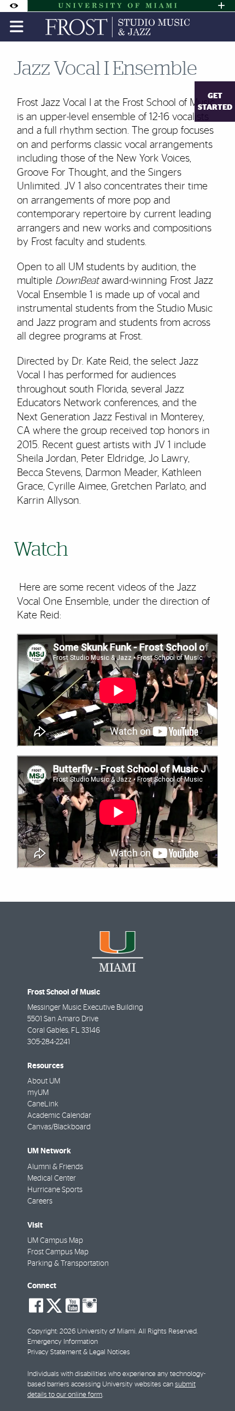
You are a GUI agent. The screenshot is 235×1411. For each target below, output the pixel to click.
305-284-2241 (48, 1042)
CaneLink (42, 1104)
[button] (210, 1380)
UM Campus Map (55, 1241)
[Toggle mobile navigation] (16, 26)
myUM (38, 1093)
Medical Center (51, 1178)
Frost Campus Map (58, 1252)
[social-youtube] (73, 1305)
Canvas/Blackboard (59, 1127)
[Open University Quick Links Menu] (221, 5)
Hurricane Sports (55, 1190)
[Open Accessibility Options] (13, 5)
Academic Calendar (59, 1116)
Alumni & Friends (55, 1167)
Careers (39, 1201)
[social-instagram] (90, 1305)
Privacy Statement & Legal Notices (78, 1352)
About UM (43, 1081)
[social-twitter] (54, 1304)
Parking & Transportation (68, 1263)
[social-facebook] (36, 1305)
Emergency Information (62, 1341)
